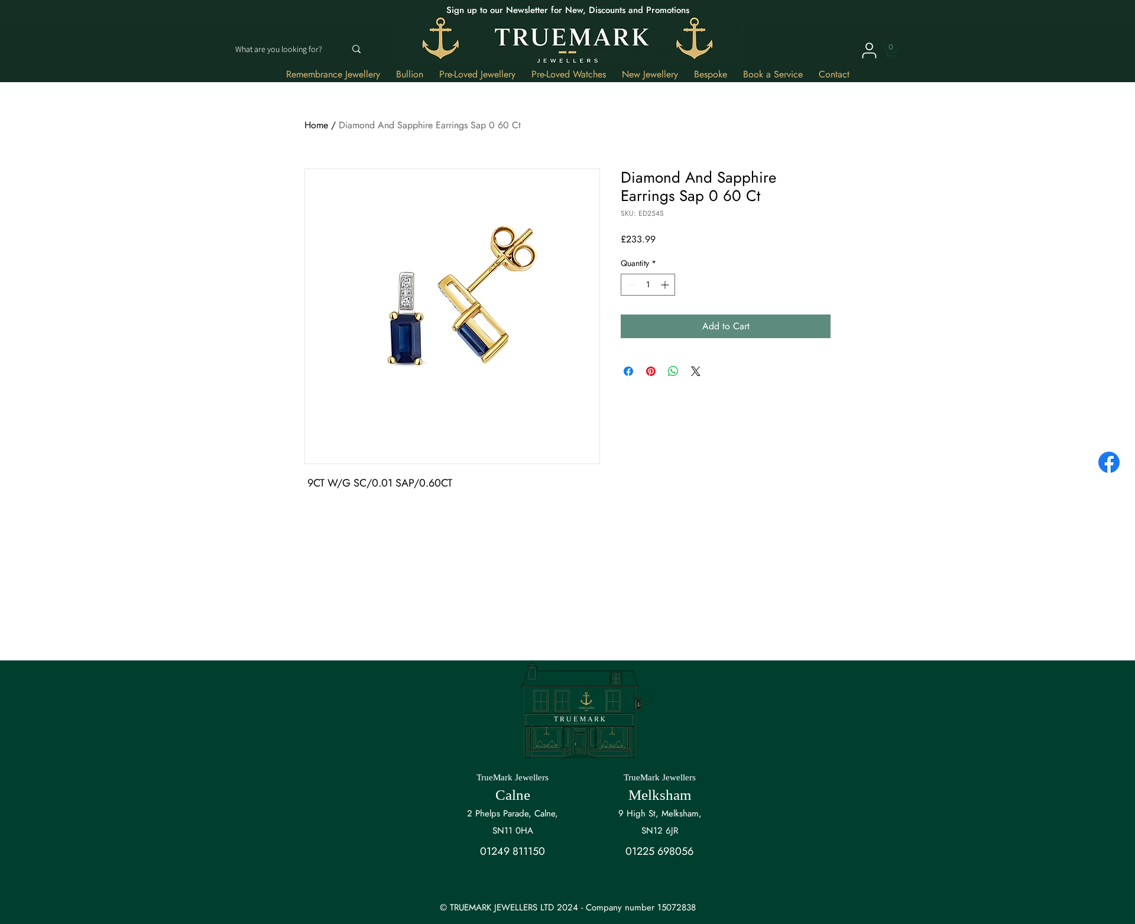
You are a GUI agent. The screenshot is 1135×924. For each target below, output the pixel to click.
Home (316, 125)
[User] (869, 50)
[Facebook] (1109, 462)
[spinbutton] (648, 284)
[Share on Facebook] (628, 371)
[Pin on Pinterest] (651, 371)
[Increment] (666, 284)
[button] (891, 51)
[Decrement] (629, 284)
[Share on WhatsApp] (673, 371)
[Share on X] (696, 371)
